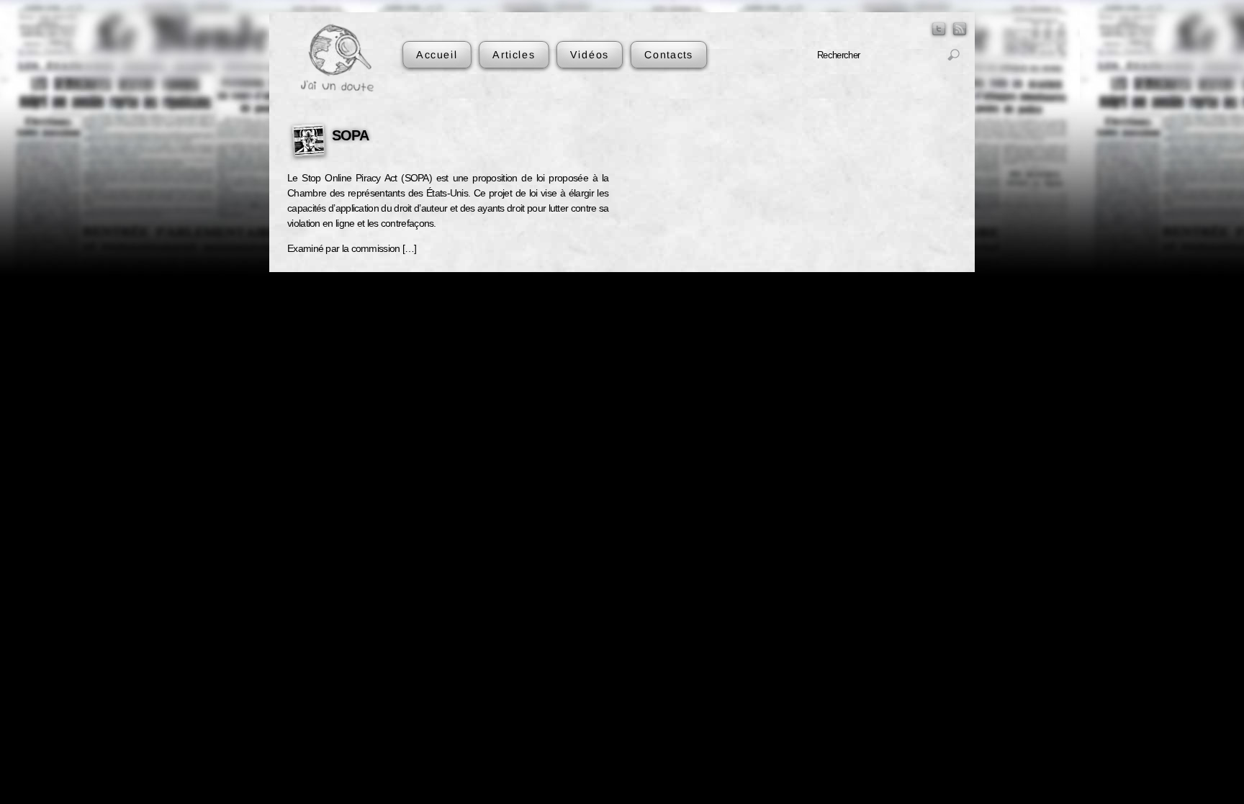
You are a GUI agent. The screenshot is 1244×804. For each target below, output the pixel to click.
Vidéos (589, 54)
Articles (513, 54)
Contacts (668, 54)
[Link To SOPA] (309, 143)
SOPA (350, 135)
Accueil (437, 54)
